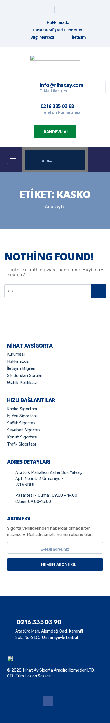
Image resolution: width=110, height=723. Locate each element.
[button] (55, 131)
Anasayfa (55, 206)
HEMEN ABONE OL (58, 564)
